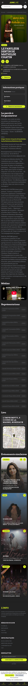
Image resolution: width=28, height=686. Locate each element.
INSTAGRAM (4, 628)
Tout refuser (19, 675)
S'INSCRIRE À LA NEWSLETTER (14, 659)
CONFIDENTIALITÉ (6, 645)
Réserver (7, 77)
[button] (14, 435)
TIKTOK (3, 630)
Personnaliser (14, 677)
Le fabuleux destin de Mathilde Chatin (16, 12)
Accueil (3, 12)
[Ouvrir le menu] (2, 2)
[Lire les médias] (21, 459)
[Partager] (3, 61)
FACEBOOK (4, 625)
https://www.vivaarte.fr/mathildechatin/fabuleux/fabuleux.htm (13, 140)
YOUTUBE (4, 632)
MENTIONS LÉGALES (6, 643)
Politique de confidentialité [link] (14, 680)
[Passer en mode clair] (25, 2)
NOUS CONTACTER (6, 641)
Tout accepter (10, 675)
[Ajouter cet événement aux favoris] (7, 61)
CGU (2, 647)
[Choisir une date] (25, 6)
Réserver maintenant (15, 106)
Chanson (4, 45)
